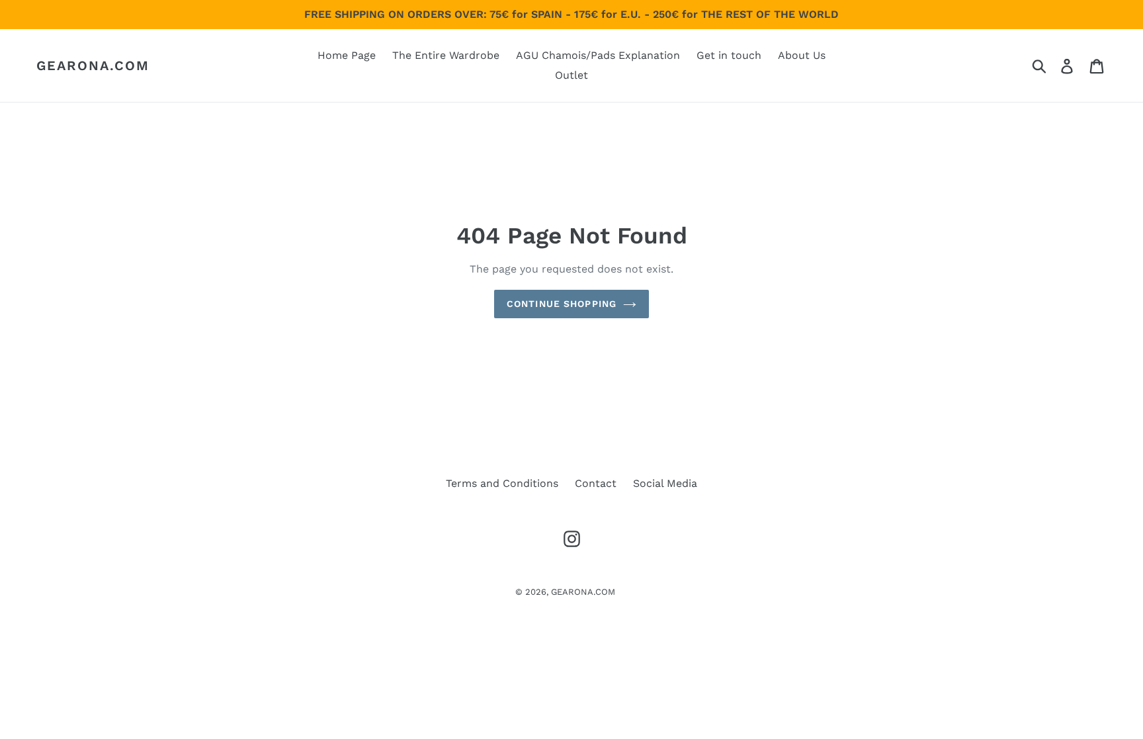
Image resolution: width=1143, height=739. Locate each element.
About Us (802, 55)
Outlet (571, 75)
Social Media (665, 483)
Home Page (347, 55)
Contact (595, 483)
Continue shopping (561, 303)
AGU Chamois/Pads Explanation (598, 55)
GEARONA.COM (92, 65)
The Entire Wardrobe (445, 55)
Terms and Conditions (502, 483)
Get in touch (729, 55)
